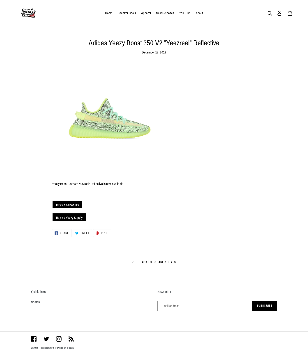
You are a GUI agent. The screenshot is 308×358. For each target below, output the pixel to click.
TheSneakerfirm (46, 347)
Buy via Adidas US (67, 205)
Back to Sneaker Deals (157, 262)
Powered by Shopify (64, 347)
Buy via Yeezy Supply (69, 217)
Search (35, 302)
